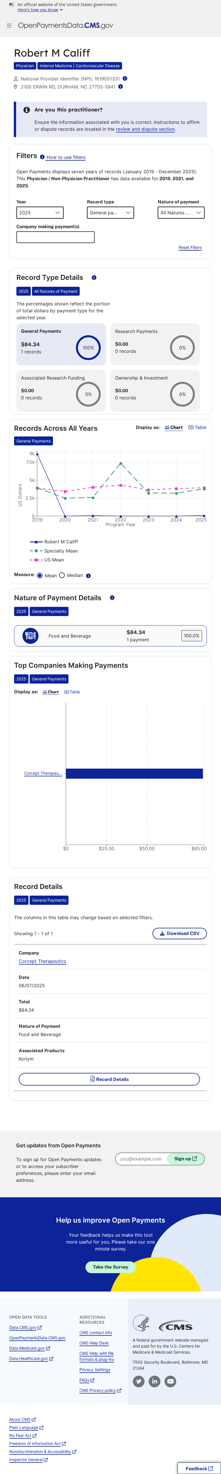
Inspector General (26, 1459)
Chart (176, 427)
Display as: (147, 427)
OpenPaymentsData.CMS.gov (37, 1337)
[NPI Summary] (125, 78)
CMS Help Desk (94, 1342)
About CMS (20, 1419)
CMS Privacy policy (97, 1390)
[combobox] (55, 237)
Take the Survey (110, 1267)
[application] (110, 493)
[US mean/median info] (88, 575)
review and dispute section (145, 129)
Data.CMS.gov (23, 1327)
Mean (51, 575)
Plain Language (23, 1427)
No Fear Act (20, 1435)
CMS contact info (95, 1332)
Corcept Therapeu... (43, 772)
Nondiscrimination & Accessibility (40, 1451)
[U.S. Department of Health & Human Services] (141, 1329)
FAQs (84, 1379)
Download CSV (183, 933)
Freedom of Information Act (35, 1443)
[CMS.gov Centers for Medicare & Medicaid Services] (176, 1329)
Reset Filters (190, 247)
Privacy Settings (94, 1369)
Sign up (183, 1158)
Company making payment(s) (47, 226)
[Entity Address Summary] (120, 86)
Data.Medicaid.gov (27, 1348)
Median (75, 575)
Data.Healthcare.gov (28, 1358)
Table (200, 427)
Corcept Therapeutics (42, 961)
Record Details (112, 1079)
